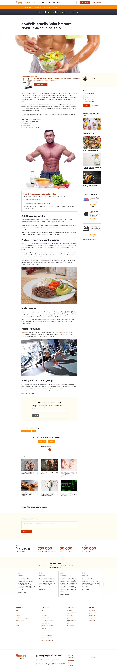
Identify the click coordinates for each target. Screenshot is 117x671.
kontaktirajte (50, 664)
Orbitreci (43, 630)
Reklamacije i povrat (92, 615)
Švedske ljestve (69, 610)
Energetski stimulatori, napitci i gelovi (22, 618)
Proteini (17, 610)
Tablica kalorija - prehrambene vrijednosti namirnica (91, 132)
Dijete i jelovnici (37, 7)
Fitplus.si (70, 665)
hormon (29, 225)
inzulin (40, 119)
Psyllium (24, 332)
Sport (38, 2)
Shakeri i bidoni (69, 613)
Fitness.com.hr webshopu (32, 199)
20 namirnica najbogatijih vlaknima (91, 150)
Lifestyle (59, 2)
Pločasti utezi (44, 613)
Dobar (41, 441)
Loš (52, 441)
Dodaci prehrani (47, 7)
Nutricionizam (28, 7)
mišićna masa (28, 430)
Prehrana (27, 2)
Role (68, 623)
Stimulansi (17, 625)
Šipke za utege (44, 615)
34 (76, 472)
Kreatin (17, 612)
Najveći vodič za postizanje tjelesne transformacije (27, 473)
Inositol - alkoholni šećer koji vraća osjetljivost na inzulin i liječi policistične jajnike (48, 494)
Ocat (22, 312)
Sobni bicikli (44, 628)
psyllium (61, 332)
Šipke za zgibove (44, 618)
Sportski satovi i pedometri (71, 620)
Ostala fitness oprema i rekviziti (47, 640)
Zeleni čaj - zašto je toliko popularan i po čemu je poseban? (92, 168)
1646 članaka (87, 82)
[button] (101, 584)
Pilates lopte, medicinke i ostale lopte (48, 620)
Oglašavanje (71, 660)
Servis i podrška (92, 620)
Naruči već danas (40, 84)
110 (57, 472)
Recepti (55, 7)
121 (37, 472)
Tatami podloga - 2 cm (95, 197)
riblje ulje (58, 386)
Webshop (70, 655)
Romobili (68, 618)
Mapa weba (71, 657)
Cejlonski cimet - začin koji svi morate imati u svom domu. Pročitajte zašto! (28, 494)
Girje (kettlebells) (44, 612)
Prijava (93, 2)
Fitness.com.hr (19, 2)
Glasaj (86, 105)
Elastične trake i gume (45, 638)
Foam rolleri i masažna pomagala (47, 625)
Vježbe (33, 2)
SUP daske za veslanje (71, 625)
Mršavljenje (52, 2)
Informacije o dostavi (92, 612)
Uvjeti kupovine (92, 618)
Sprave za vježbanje (45, 623)
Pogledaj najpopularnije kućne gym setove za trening (59, 12)
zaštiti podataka (57, 663)
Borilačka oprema (70, 615)
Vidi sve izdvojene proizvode (89, 239)
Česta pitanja (91, 613)
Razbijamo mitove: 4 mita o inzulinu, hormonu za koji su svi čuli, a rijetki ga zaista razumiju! (67, 474)
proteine (32, 121)
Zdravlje (44, 2)
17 (57, 493)
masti (75, 243)
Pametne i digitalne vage (71, 612)
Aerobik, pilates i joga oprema (47, 635)
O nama (70, 662)
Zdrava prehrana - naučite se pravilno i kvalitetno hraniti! (90, 186)
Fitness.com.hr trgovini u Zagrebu (35, 203)
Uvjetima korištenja (48, 663)
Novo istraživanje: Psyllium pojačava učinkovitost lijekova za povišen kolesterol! (68, 494)
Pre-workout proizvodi (20, 620)
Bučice (43, 610)
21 (37, 493)
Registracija (98, 2)
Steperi (43, 633)
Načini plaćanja (92, 610)
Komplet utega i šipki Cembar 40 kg (95, 226)
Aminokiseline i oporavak (20, 613)
